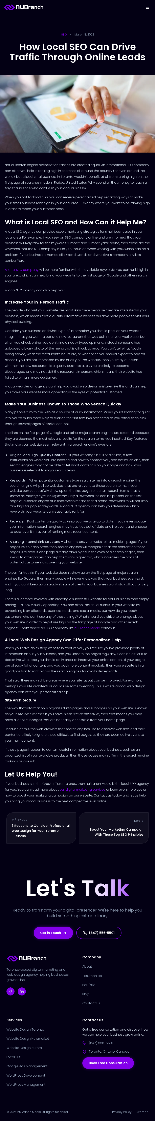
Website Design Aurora (24, 1048)
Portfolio (88, 985)
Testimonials (92, 975)
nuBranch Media (87, 628)
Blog (85, 994)
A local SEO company (22, 269)
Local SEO (14, 1057)
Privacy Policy (122, 1112)
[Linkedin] (22, 991)
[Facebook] (10, 991)
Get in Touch (50, 933)
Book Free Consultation (108, 1063)
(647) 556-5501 (102, 933)
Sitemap (142, 1112)
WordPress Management (25, 1084)
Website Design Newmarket (27, 1038)
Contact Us (91, 1003)
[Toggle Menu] (147, 7)
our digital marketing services (82, 789)
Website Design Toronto (25, 1029)
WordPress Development (25, 1075)
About (87, 966)
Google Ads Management (26, 1066)
